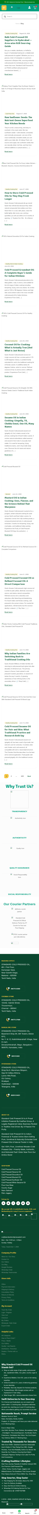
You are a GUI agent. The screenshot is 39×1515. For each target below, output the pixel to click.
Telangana (13, 1421)
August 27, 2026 (21, 114)
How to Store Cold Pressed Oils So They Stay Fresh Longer (19, 195)
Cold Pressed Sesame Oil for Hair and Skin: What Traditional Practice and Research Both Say (18, 731)
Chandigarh (6, 1433)
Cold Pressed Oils (17, 1466)
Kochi (34, 1433)
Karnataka (9, 1419)
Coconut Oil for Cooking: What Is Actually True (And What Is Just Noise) (18, 347)
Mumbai (11, 1430)
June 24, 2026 (17, 494)
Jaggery (24, 1469)
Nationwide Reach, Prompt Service (19, 1413)
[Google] (3, 1203)
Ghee (4, 1469)
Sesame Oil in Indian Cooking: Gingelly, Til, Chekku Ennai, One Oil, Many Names (19, 422)
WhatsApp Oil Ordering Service (14, 1488)
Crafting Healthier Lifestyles (16, 1461)
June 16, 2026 (24, 723)
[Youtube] (8, 1203)
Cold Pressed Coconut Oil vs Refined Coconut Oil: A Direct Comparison (19, 580)
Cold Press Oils (10, 113)
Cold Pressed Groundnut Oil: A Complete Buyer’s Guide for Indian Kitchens (19, 272)
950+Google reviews (21, 1390)
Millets (4, 1471)
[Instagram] (18, 1203)
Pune (16, 1430)
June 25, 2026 (24, 414)
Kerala (15, 1419)
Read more (8, 74)
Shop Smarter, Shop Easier (15, 1478)
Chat (19, 1513)
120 (22, 776)
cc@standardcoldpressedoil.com (14, 1237)
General (8, 494)
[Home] (4, 1511)
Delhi (6, 1430)
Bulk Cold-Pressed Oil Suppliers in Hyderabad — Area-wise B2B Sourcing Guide (18, 42)
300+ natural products (20, 1395)
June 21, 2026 (24, 574)
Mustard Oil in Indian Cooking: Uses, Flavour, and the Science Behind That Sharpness (19, 502)
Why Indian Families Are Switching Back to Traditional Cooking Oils (17, 656)
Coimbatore (13, 1435)
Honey (8, 1469)
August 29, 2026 (25, 33)
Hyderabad (16, 1402)
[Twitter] (23, 1203)
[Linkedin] (28, 1203)
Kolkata (21, 1430)
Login (11, 1513)
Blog (22, 23)
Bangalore (25, 1404)
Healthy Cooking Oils (11, 33)
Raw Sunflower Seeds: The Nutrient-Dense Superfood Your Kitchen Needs (19, 120)
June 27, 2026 (24, 189)
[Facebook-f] (13, 1203)
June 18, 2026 (24, 650)
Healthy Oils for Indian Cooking (14, 264)
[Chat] (19, 1511)
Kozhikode (28, 1433)
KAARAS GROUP (18, 1499)
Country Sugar (16, 1469)
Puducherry (5, 1435)
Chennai (7, 1402)
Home (18, 23)
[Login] (12, 1511)
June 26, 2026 (9, 266)
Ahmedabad (29, 1430)
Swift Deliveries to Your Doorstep (18, 1399)
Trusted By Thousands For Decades (19, 1441)
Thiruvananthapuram (17, 1433)
